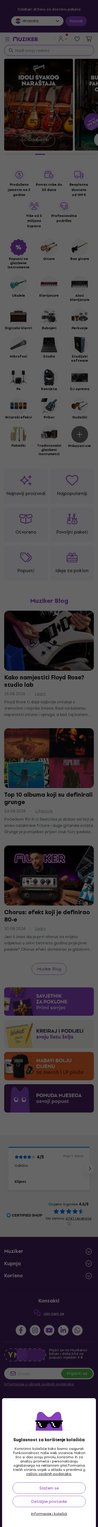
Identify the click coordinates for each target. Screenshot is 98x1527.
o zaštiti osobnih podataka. (55, 1472)
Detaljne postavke (49, 1501)
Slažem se (49, 1488)
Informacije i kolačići (49, 1514)
